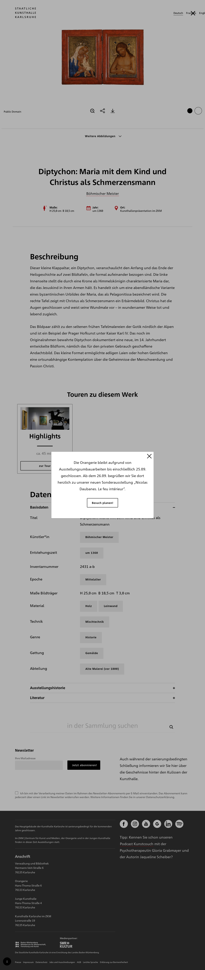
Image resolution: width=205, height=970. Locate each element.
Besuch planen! (102, 502)
